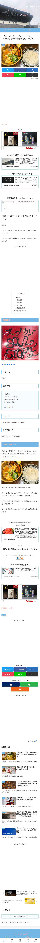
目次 (17, 293)
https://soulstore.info (8, 364)
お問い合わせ (29, 937)
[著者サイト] (11, 684)
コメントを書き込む (20, 916)
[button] (36, 464)
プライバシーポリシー (10, 937)
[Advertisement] (20, 101)
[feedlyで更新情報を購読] (29, 684)
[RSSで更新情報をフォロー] (20, 689)
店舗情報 (18, 297)
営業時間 (19, 302)
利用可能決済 (21, 308)
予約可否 (19, 300)
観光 (5, 615)
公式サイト (6, 407)
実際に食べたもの (20, 310)
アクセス (19, 305)
